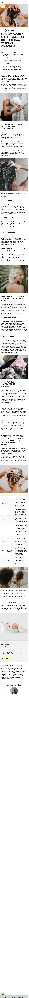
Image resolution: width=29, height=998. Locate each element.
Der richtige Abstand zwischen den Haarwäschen (14, 54)
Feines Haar (6, 55)
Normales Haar (6, 63)
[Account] (22, 2)
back (3, 6)
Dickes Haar (6, 57)
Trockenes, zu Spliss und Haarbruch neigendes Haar (15, 61)
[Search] (6, 2)
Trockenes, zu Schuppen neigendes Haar (12, 60)
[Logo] (14, 2)
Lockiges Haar (6, 58)
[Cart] (25, 2)
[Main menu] (2, 2)
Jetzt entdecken (6, 658)
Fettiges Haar (6, 64)
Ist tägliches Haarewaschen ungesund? (12, 66)
